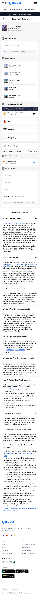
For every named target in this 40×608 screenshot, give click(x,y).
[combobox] (8, 196)
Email (7, 189)
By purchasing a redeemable (15, 350)
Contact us (5, 550)
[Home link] (15, 3)
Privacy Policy (26, 547)
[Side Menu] (3, 3)
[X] (7, 562)
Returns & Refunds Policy (29, 553)
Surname (8, 182)
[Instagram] (11, 562)
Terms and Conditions (28, 544)
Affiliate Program (7, 553)
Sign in (6, 51)
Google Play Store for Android (17, 264)
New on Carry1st (30, 9)
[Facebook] (3, 562)
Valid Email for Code (12, 45)
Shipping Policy (26, 550)
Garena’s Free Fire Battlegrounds (14, 223)
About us (4, 547)
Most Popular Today (16, 9)
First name (8, 175)
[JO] (35, 3)
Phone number (19, 196)
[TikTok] (14, 562)
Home (5, 9)
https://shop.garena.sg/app (18, 389)
